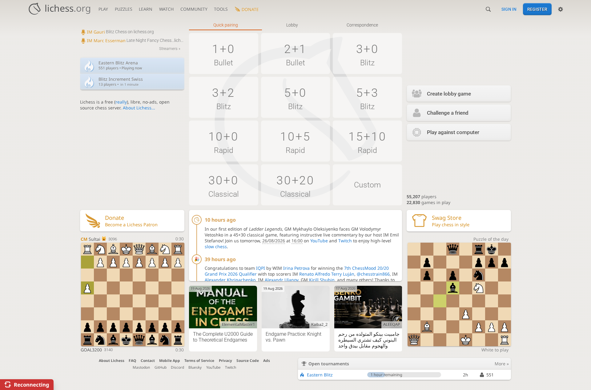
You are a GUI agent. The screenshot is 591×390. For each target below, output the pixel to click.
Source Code (247, 360)
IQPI (260, 268)
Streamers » (169, 48)
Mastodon (141, 367)
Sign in (509, 9)
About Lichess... (139, 108)
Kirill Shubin (322, 280)
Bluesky (195, 367)
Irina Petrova (296, 268)
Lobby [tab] (292, 25)
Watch (166, 9)
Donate (250, 9)
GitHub (161, 367)
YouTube (319, 241)
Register (537, 9)
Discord (177, 367)
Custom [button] (367, 184)
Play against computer (453, 132)
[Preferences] (560, 9)
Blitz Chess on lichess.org (120, 32)
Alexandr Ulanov (281, 280)
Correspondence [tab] (362, 25)
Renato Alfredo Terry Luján (326, 274)
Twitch (345, 241)
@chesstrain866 (373, 274)
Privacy (225, 360)
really (121, 102)
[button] (223, 53)
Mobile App (169, 360)
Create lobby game (449, 94)
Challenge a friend (447, 113)
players (421, 196)
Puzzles (123, 9)
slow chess (216, 246)
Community (193, 9)
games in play (428, 202)
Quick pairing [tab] (225, 25)
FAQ (132, 360)
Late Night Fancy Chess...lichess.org (135, 40)
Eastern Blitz (320, 375)
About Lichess (111, 360)
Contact (148, 360)
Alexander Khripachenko (230, 280)
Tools (221, 9)
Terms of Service (199, 360)
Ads (266, 360)
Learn (145, 9)
